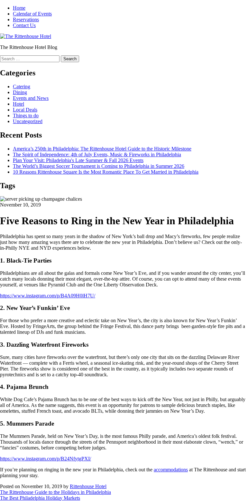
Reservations (26, 19)
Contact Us (24, 25)
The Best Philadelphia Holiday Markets (40, 498)
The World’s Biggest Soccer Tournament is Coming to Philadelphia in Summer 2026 (98, 166)
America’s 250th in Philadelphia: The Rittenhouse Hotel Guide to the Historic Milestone (102, 148)
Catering (21, 86)
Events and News (31, 98)
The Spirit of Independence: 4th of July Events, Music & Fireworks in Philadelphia (97, 154)
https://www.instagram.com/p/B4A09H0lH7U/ (47, 295)
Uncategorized (27, 121)
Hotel (18, 104)
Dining (20, 92)
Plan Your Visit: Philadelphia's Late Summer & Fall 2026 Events (78, 160)
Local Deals (25, 109)
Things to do (26, 115)
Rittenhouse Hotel (88, 486)
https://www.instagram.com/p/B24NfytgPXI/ (45, 458)
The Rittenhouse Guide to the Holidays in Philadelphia (55, 492)
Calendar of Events (32, 13)
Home (19, 8)
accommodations (171, 469)
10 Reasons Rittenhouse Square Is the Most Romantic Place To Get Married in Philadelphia (105, 172)
